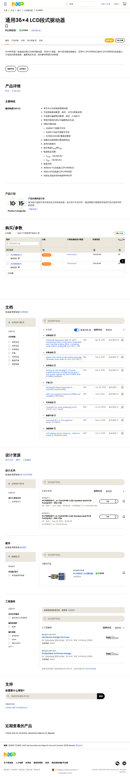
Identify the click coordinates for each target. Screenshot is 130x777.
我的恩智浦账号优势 (60, 762)
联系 (47, 762)
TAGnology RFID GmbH (54, 640)
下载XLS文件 (119, 233)
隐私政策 (7, 770)
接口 (19, 10)
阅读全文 (79, 745)
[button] (116, 4)
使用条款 (14, 770)
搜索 (101, 696)
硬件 (18, 459)
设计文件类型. (26, 474)
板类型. (23, 547)
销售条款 (22, 770)
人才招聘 (19, 762)
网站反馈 (37, 770)
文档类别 (24, 312)
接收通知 (34, 30)
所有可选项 (46, 255)
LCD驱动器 (28, 10)
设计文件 (9, 459)
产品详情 (15, 40)
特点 (7, 90)
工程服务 (27, 459)
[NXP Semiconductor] (18, 4)
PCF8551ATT (16, 255)
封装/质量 (120, 40)
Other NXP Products (15, 707)
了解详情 (32, 209)
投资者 (28, 762)
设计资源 (30, 40)
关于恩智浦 (8, 762)
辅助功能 (29, 770)
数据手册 (14, 258)
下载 (107, 501)
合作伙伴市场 (90, 668)
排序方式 (98, 329)
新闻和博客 (38, 762)
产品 (12, 10)
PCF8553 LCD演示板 (83, 573)
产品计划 (16, 90)
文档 (23, 40)
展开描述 (9, 250)
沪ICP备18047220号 (65, 773)
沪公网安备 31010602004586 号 (66, 770)
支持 (41, 40)
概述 (7, 40)
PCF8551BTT (16, 264)
